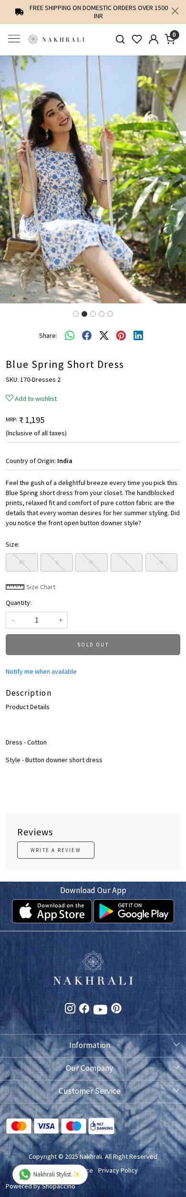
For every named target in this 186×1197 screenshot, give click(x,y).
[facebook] (86, 335)
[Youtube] (100, 1011)
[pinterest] (121, 335)
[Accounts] (153, 39)
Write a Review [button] (56, 850)
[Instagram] (70, 1010)
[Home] (56, 39)
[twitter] (104, 335)
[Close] (175, 11)
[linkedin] (138, 335)
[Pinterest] (116, 1010)
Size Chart (40, 586)
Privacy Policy (118, 1170)
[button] (14, 179)
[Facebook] (84, 1010)
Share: (48, 335)
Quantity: (18, 602)
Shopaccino (58, 1186)
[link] (120, 39)
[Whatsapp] (69, 335)
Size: (13, 544)
